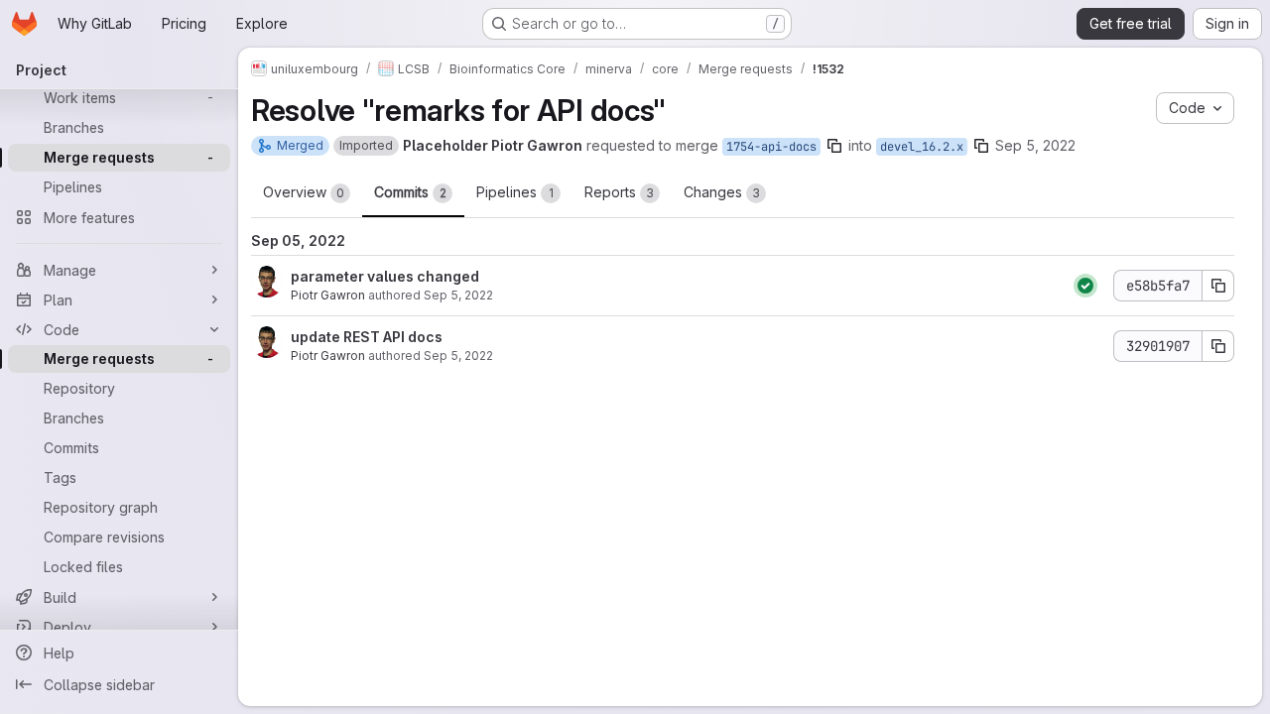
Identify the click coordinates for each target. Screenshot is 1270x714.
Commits (410, 191)
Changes (722, 191)
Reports (619, 191)
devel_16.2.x (921, 147)
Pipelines (515, 191)
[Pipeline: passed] (1085, 286)
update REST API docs (367, 336)
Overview (303, 191)
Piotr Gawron (328, 295)
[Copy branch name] (834, 146)
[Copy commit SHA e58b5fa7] (1218, 285)
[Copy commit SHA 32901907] (1218, 346)
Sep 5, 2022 (1035, 145)
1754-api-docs (771, 147)
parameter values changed (385, 276)
